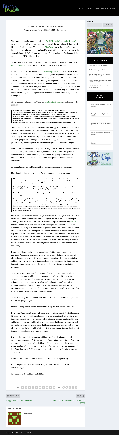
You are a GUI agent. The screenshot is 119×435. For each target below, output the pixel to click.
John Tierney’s (70, 41)
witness (73, 222)
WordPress (30, 432)
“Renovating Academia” (51, 71)
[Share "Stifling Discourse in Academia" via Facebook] (22, 387)
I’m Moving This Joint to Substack (98, 65)
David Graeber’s (18, 65)
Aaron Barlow (38, 30)
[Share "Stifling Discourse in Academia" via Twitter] (26, 387)
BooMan (93, 104)
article (57, 152)
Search (90, 21)
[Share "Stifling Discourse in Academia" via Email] (50, 387)
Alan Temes (49, 47)
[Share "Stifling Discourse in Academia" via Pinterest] (36, 387)
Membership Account (105, 8)
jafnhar (93, 132)
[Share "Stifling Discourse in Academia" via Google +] (29, 387)
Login (89, 8)
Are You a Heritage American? (97, 70)
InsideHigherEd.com (53, 102)
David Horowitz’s (53, 41)
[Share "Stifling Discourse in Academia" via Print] (54, 387)
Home (81, 8)
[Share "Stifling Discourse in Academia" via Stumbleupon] (47, 387)
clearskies (93, 123)
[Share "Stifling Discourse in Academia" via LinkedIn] (40, 387)
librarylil (93, 114)
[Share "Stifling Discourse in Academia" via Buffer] (43, 387)
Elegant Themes (16, 432)
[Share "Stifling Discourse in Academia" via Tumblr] (33, 387)
